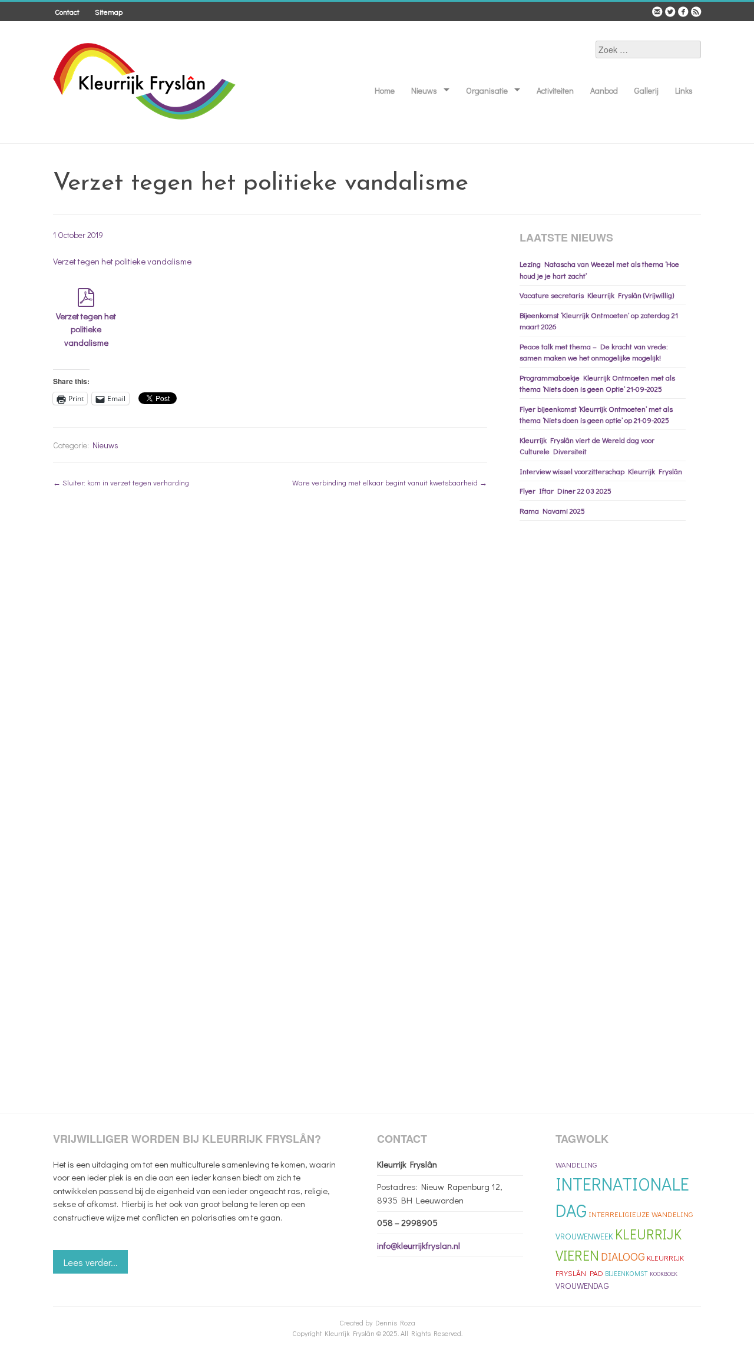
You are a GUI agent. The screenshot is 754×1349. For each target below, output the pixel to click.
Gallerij (646, 90)
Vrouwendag (582, 1285)
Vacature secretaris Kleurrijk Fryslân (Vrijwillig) (597, 295)
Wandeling (576, 1164)
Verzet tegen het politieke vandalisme (122, 261)
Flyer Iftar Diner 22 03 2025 (565, 490)
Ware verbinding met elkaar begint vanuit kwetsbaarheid (389, 482)
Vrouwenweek (584, 1236)
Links (684, 90)
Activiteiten (555, 90)
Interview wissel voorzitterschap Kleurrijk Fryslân (601, 471)
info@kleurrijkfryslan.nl (418, 1245)
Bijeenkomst (626, 1273)
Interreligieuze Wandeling (640, 1214)
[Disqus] (270, 648)
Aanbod (604, 90)
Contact (67, 11)
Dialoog (623, 1256)
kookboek (663, 1274)
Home (385, 90)
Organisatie (487, 90)
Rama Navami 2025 (552, 510)
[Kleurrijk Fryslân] (145, 119)
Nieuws (424, 90)
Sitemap (109, 11)
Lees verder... (91, 1262)
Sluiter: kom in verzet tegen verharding (121, 482)
